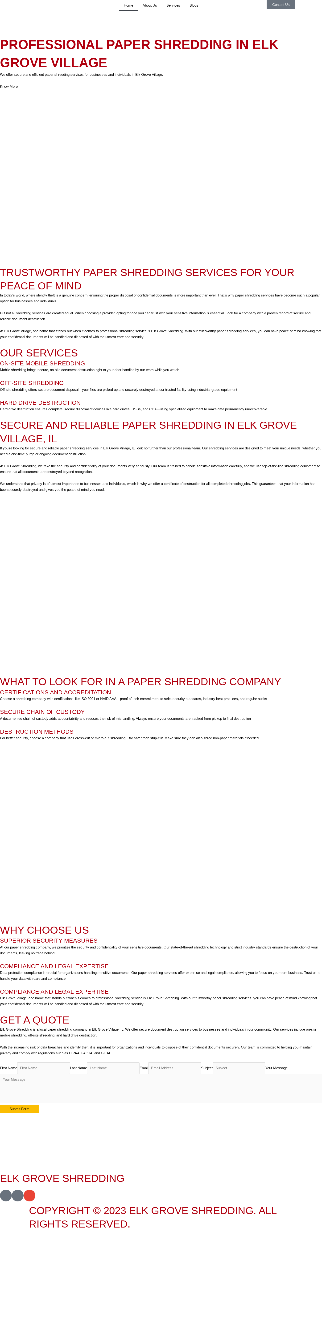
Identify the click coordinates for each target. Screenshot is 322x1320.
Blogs (194, 5)
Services (173, 5)
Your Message (276, 1068)
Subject (207, 1068)
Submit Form (19, 1109)
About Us (150, 5)
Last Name (78, 1068)
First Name (8, 1068)
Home (128, 5)
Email (144, 1068)
